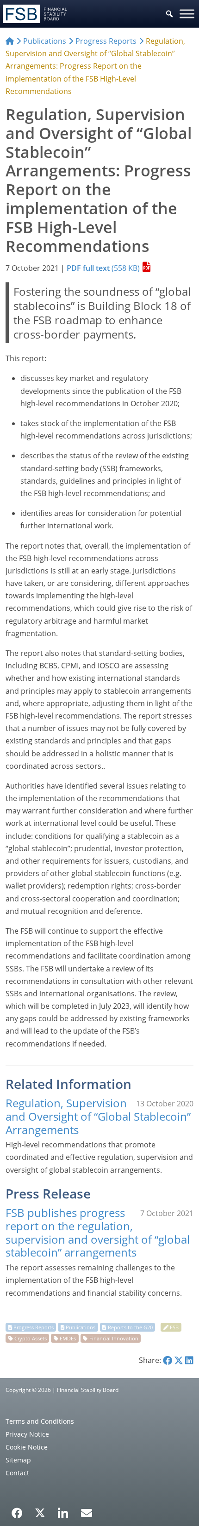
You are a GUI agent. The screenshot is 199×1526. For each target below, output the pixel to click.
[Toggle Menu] (187, 13)
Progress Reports (33, 1327)
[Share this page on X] (178, 1360)
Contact (17, 1472)
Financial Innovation (113, 1338)
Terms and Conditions (40, 1421)
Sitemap (18, 1460)
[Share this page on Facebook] (167, 1360)
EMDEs (68, 1338)
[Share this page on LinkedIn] (189, 1360)
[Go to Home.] (10, 41)
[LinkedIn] (63, 1509)
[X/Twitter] (40, 1512)
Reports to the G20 (130, 1327)
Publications (80, 1327)
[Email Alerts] (86, 1512)
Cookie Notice (27, 1447)
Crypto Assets (30, 1338)
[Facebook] (17, 1509)
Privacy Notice (27, 1434)
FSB (174, 1327)
